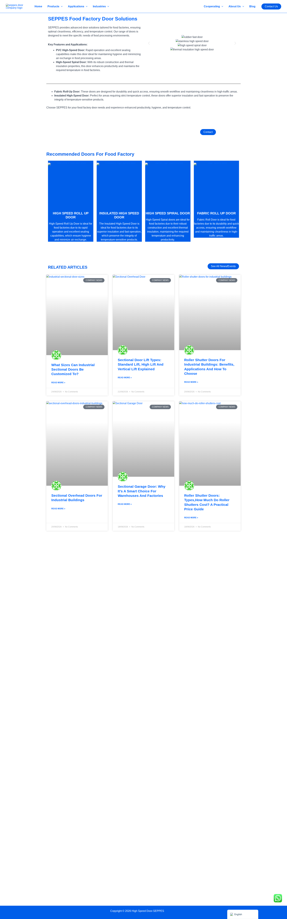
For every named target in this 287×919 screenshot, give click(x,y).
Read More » (58, 382)
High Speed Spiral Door (168, 213)
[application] (61, 6)
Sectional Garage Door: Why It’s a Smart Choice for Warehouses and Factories (141, 491)
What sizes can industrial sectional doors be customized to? (73, 369)
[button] (271, 6)
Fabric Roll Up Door (216, 213)
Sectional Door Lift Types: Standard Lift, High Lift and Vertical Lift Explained (140, 364)
